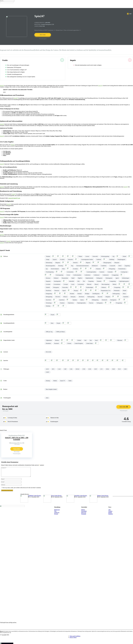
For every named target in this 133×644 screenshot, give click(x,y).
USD (125, 369)
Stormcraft (104, 299)
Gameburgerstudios (91, 272)
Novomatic (84, 511)
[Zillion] (64, 306)
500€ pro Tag (49, 331)
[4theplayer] (69, 256)
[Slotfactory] (114, 296)
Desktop (48, 380)
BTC (53, 369)
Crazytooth (112, 265)
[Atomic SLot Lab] (77, 259)
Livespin (66, 284)
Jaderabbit (71, 281)
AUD (47, 369)
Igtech (117, 278)
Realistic (72, 293)
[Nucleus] (97, 287)
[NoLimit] (82, 287)
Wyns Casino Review (56, 495)
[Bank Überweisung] (46, 323)
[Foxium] (58, 272)
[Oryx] (124, 287)
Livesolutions (57, 284)
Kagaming (91, 281)
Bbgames (57, 262)
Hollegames (99, 278)
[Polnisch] (99, 360)
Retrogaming (49, 296)
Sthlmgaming (95, 299)
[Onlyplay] (110, 287)
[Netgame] (77, 287)
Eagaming (127, 265)
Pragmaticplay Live (105, 290)
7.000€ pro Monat (60, 331)
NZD (113, 369)
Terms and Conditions (75, 636)
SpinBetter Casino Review (34, 495)
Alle (109, 509)
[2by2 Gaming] (59, 256)
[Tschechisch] (113, 360)
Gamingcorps (124, 272)
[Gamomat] (46, 275)
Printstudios (117, 290)
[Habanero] (122, 275)
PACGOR (48, 352)
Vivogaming (119, 303)
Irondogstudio (57, 281)
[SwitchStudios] (125, 300)
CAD (59, 369)
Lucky (72, 284)
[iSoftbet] (65, 281)
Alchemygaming (105, 256)
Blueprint (117, 262)
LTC (101, 369)
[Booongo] (67, 265)
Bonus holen (16, 449)
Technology (49, 303)
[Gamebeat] (82, 272)
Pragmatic (83, 514)
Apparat (55, 259)
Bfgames (88, 262)
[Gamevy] (117, 272)
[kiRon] (105, 281)
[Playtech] (87, 290)
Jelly (78, 281)
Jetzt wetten (42, 34)
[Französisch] (69, 360)
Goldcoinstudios (77, 275)
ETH (84, 369)
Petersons (56, 290)
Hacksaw (48, 278)
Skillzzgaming (90, 296)
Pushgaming (49, 293)
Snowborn (48, 299)
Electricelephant (55, 268)
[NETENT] (72, 287)
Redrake (80, 293)
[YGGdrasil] (59, 306)
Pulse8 (124, 290)
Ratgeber (110, 514)
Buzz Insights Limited (51, 389)
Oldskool (103, 287)
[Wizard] (54, 306)
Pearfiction (48, 290)
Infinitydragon (125, 278)
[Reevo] (108, 293)
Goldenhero (87, 275)
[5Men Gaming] (74, 256)
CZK (71, 369)
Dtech (119, 265)
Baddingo (111, 259)
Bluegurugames (107, 262)
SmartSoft (125, 296)
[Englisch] (58, 360)
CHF (65, 369)
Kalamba (99, 281)
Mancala (89, 284)
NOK (107, 369)
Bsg (72, 265)
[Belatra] (64, 262)
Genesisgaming (59, 275)
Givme (68, 275)
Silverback (81, 296)
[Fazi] (105, 269)
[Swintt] (120, 300)
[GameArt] (77, 272)
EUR (90, 369)
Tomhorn (62, 303)
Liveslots (48, 284)
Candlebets (103, 265)
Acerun (87, 256)
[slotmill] (119, 296)
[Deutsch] (53, 360)
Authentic (98, 259)
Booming (60, 265)
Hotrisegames (109, 278)
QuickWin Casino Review (80, 495)
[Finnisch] (64, 360)
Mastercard (57, 509)
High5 (73, 278)
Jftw (84, 281)
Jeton (52, 323)
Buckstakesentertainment (83, 265)
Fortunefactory (122, 268)
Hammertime (65, 278)
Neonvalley (65, 287)
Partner (110, 512)
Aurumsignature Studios (87, 259)
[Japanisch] (89, 360)
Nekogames (56, 287)
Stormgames (113, 299)
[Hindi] (79, 360)
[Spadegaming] (55, 300)
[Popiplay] (92, 290)
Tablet (69, 380)
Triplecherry (71, 303)
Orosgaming (117, 287)
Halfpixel (56, 278)
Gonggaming (115, 275)
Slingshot (108, 296)
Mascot (96, 284)
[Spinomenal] (68, 300)
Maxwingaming (105, 284)
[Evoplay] (82, 269)
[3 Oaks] (64, 256)
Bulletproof (95, 265)
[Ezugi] (92, 269)
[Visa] (69, 323)
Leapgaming (113, 281)
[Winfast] (126, 303)
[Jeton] (46, 314)
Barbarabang (49, 262)
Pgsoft (64, 290)
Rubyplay (73, 296)
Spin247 (2, 85)
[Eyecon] (87, 269)
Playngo (76, 290)
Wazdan (48, 256)
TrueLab (91, 303)
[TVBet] (107, 303)
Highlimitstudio (89, 278)
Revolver (58, 296)
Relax (124, 293)
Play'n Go (83, 512)
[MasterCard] (58, 314)
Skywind (100, 296)
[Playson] (82, 290)
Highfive (80, 278)
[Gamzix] (51, 275)
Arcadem (62, 259)
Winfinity (48, 306)
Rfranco (65, 296)
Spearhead (61, 299)
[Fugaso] (62, 272)
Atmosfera (70, 259)
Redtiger (87, 293)
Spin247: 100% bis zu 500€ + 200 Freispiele (16, 438)
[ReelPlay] (103, 293)
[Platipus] (70, 290)
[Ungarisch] (124, 360)
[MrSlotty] (130, 284)
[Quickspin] (56, 293)
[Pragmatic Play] (97, 290)
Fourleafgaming (50, 272)
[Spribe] (88, 300)
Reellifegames (96, 293)
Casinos (110, 511)
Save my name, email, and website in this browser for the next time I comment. (22, 487)
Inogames (48, 281)
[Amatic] (130, 256)
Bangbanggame (121, 259)
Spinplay (75, 299)
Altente (124, 256)
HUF (95, 369)
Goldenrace (96, 275)
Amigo (47, 259)
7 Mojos (80, 256)
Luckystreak (81, 284)
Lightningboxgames (124, 281)
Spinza (82, 299)
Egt (47, 268)
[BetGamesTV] (82, 262)
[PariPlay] (129, 287)
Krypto (52, 314)
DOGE (77, 369)
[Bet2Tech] (69, 262)
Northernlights (89, 287)
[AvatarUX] (105, 259)
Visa (55, 511)
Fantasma (98, 268)
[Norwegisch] (93, 360)
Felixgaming (112, 268)
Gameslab (110, 272)
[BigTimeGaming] (99, 262)
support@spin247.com (14, 198)
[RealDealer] (66, 293)
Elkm (63, 268)
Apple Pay (56, 512)
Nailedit (48, 287)
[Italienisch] (84, 360)
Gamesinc (101, 272)
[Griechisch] (74, 360)
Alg (113, 256)
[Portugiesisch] (104, 360)
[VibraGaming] (112, 303)
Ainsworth (95, 256)
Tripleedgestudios (81, 303)
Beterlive (75, 262)
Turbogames (100, 303)
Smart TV (62, 380)
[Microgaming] (120, 284)
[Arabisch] (47, 360)
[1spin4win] (54, 256)
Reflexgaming (116, 293)
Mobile (55, 380)
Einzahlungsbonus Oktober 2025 (17, 435)
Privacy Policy (73, 637)
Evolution (75, 268)
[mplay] (125, 284)
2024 (47, 398)
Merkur (114, 284)
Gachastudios (70, 272)
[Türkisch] (119, 360)
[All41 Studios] (118, 256)
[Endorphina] (69, 269)
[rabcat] (61, 293)
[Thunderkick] (56, 303)
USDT (47, 372)
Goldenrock (106, 275)
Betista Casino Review (102, 495)
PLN (119, 369)
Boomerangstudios (50, 265)
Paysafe (56, 514)
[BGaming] (94, 262)
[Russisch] (108, 360)
